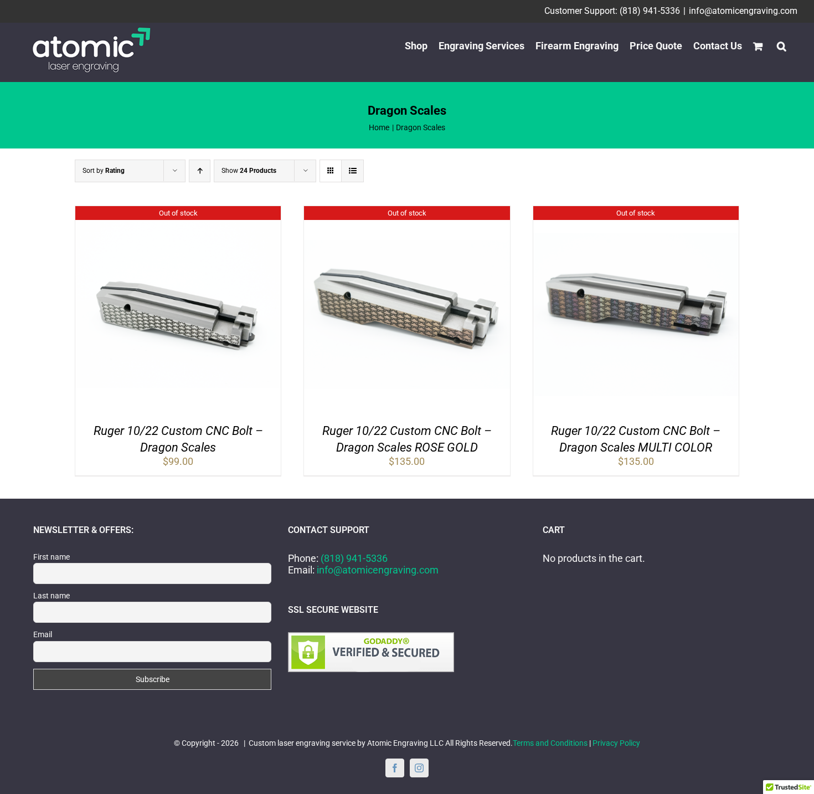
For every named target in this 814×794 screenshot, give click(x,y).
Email (42, 634)
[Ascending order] (199, 171)
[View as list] (352, 171)
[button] (781, 46)
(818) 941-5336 (354, 558)
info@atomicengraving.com (743, 11)
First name (51, 556)
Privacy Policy (616, 743)
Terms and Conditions (550, 743)
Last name (51, 595)
